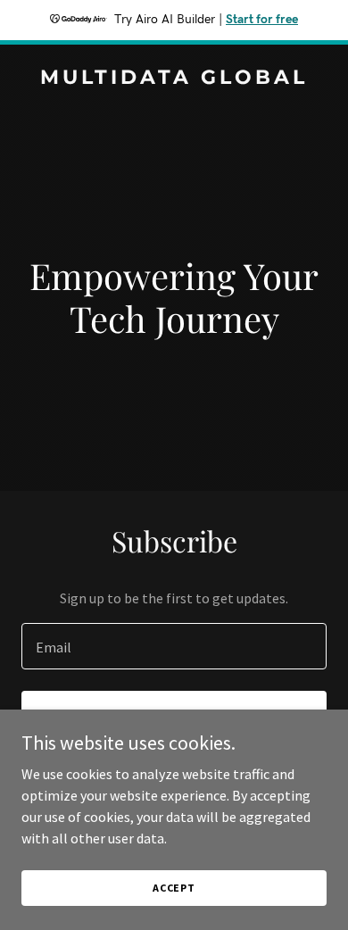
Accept (174, 887)
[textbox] (174, 646)
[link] (174, 78)
